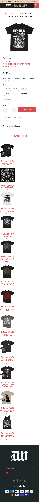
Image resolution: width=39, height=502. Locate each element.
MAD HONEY (25, 1)
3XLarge (7, 99)
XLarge (14, 94)
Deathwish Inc (21, 486)
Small (15, 88)
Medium (24, 88)
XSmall (7, 88)
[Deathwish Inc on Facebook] (17, 481)
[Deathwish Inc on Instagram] (25, 481)
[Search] (26, 5)
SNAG (18, 1)
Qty (4, 105)
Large (6, 94)
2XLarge (24, 94)
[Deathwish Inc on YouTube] (21, 481)
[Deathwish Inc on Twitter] (13, 481)
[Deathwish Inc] (19, 5)
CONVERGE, (33, 1)
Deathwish (7, 58)
